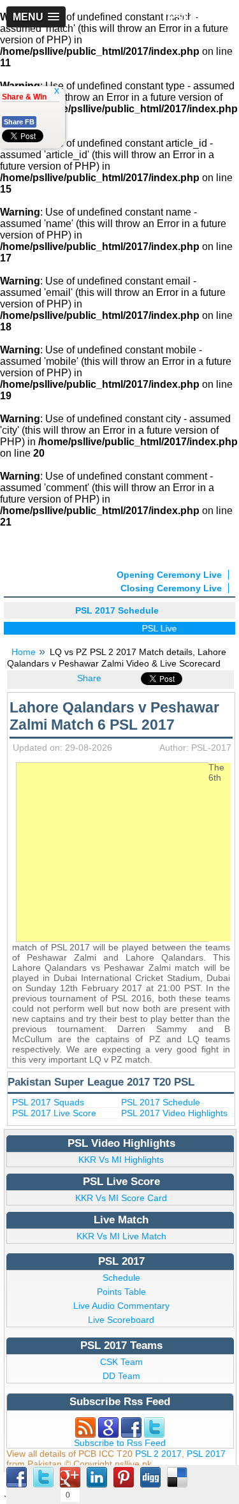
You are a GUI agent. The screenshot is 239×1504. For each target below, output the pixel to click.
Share (89, 678)
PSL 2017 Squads (48, 1102)
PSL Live (154, 628)
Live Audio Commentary (121, 1306)
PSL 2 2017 (158, 1454)
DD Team (121, 1376)
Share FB (19, 122)
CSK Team (121, 1362)
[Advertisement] (124, 852)
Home (23, 652)
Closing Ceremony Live (171, 588)
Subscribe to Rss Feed (120, 1443)
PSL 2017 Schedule (160, 1102)
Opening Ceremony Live (169, 575)
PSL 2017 (206, 1454)
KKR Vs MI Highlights (121, 1159)
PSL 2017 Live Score (54, 1113)
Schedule (121, 1277)
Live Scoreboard (121, 1320)
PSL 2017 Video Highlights (174, 1113)
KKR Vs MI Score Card (121, 1198)
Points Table (121, 1292)
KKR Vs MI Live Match (121, 1236)
